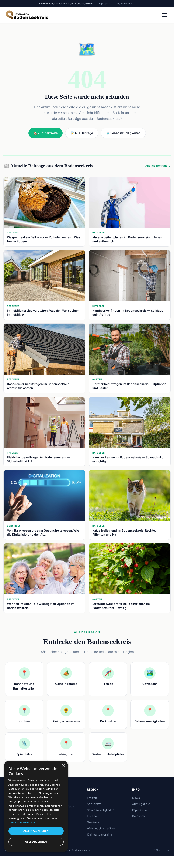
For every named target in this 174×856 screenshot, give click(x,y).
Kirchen (92, 816)
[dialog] (36, 806)
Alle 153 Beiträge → (158, 165)
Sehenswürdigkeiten (100, 810)
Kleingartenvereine (99, 834)
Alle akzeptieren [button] (36, 831)
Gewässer (93, 822)
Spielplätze (94, 804)
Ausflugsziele (141, 804)
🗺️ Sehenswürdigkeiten (123, 133)
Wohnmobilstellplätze (101, 828)
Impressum (104, 3)
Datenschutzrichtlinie (21, 822)
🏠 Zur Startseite (46, 133)
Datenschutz (124, 3)
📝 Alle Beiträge (81, 133)
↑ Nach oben (161, 850)
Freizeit (92, 797)
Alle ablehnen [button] (36, 841)
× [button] (63, 765)
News (136, 797)
